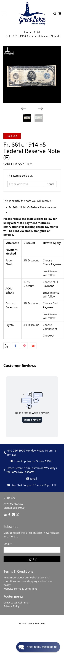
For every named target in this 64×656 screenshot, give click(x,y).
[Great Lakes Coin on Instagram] (13, 515)
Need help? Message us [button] (41, 646)
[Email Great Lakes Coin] (5, 515)
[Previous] (23, 108)
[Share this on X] (6, 346)
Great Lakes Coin (36, 623)
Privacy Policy (11, 606)
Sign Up (32, 559)
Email (8, 543)
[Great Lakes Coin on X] (17, 515)
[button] (38, 647)
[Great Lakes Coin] (32, 13)
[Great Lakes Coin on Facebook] (9, 515)
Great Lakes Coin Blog (16, 602)
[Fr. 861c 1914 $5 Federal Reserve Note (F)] (32, 74)
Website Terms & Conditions (20, 588)
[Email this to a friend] (33, 346)
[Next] (40, 108)
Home (28, 32)
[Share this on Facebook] (15, 346)
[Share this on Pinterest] (24, 346)
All (38, 32)
